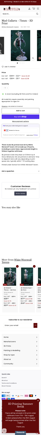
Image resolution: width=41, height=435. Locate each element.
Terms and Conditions (9, 383)
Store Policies (6, 386)
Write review (20, 193)
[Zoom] (33, 58)
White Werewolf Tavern (10, 27)
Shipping (4, 106)
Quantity (5, 84)
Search (4, 378)
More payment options (20, 121)
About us (5, 380)
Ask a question (8, 171)
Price (4, 72)
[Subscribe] (35, 325)
